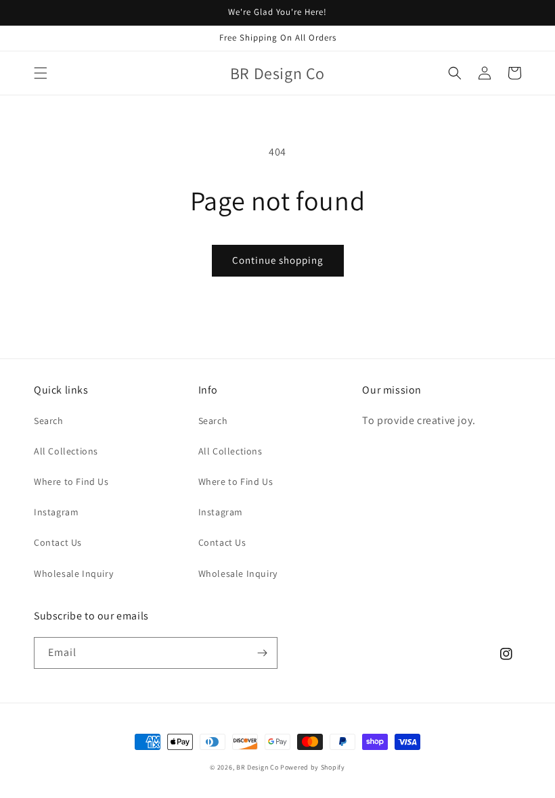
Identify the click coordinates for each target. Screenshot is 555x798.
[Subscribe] (262, 653)
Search (49, 421)
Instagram (56, 512)
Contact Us (58, 542)
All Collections (66, 451)
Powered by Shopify (312, 767)
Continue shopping (278, 260)
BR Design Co (257, 767)
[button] (41, 73)
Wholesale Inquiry (73, 573)
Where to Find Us (71, 481)
